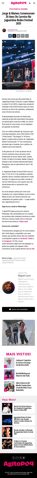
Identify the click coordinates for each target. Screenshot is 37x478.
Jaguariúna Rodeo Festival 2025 (13, 260)
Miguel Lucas (14, 29)
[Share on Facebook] (10, 36)
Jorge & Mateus (8, 262)
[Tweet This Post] (14, 36)
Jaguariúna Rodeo (19, 258)
